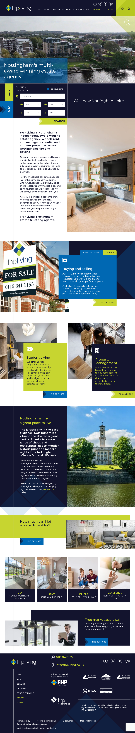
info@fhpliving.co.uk (67, 665)
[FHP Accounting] (60, 701)
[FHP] (59, 682)
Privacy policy (23, 721)
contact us (48, 489)
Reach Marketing (48, 728)
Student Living (25, 693)
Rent (46, 9)
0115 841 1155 (64, 657)
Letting (21, 688)
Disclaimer (68, 721)
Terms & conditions (46, 721)
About (20, 698)
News (110, 9)
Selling (21, 684)
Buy (19, 675)
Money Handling (88, 721)
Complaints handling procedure (32, 724)
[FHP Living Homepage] (26, 662)
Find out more (107, 302)
